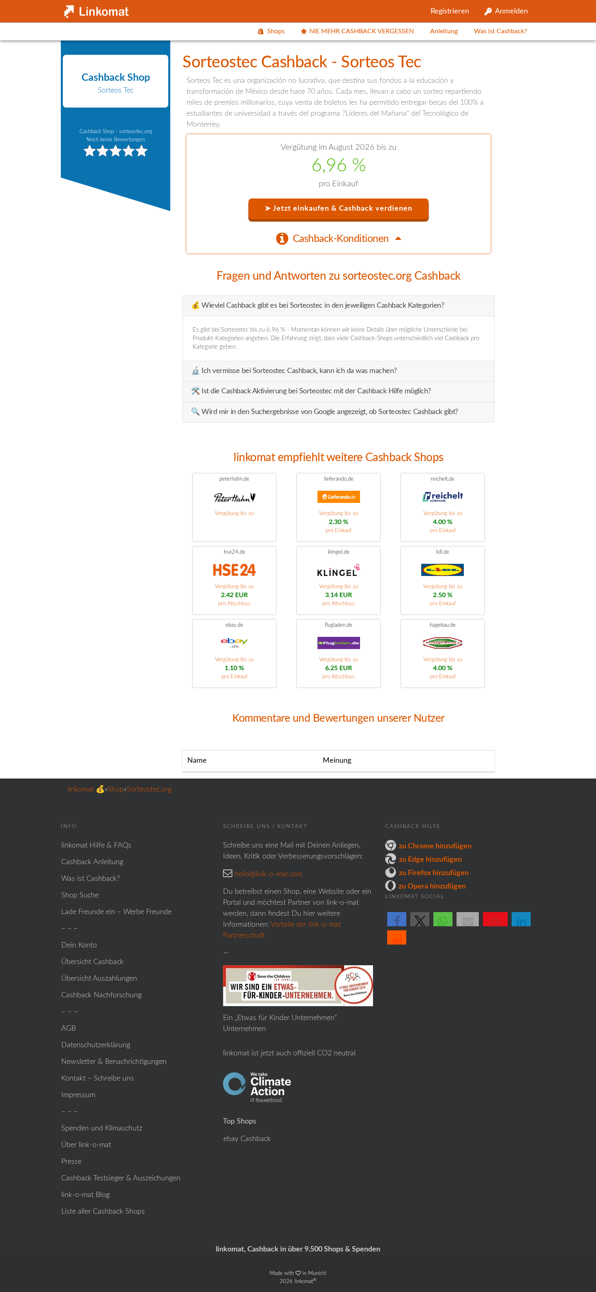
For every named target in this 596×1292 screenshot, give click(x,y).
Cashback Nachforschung (101, 995)
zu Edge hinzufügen (430, 859)
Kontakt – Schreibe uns (97, 1078)
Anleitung (444, 31)
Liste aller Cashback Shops (103, 1211)
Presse (71, 1161)
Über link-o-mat (86, 1145)
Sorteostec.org (149, 789)
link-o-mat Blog (85, 1195)
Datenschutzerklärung (95, 1045)
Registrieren (450, 11)
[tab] (339, 238)
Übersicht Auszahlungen (99, 978)
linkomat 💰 (86, 789)
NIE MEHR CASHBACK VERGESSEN (361, 31)
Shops (276, 31)
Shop (115, 789)
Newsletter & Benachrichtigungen (114, 1062)
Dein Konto (79, 945)
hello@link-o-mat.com (268, 874)
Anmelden (511, 11)
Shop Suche (80, 895)
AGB (68, 1028)
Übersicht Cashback (92, 962)
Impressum (78, 1095)
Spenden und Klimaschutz (101, 1128)
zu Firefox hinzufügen (434, 873)
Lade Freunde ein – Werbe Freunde (116, 912)
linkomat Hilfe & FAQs (96, 845)
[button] (396, 926)
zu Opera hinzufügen (432, 886)
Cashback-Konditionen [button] (342, 239)
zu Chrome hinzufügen (435, 846)
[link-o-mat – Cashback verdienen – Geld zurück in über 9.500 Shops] (95, 9)
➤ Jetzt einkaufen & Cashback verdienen (338, 208)
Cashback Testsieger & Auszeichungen (120, 1178)
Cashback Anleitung (92, 862)
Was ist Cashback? (500, 31)
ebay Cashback (247, 1139)
